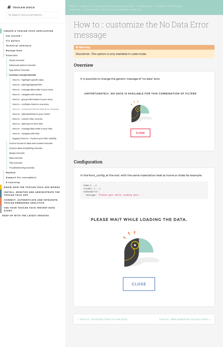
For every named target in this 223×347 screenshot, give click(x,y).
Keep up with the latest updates (25, 215)
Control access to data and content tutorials (31, 143)
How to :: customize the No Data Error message (35, 109)
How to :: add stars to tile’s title (27, 124)
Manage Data (14, 50)
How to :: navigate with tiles (25, 133)
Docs (73, 6)
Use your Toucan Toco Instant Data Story (29, 209)
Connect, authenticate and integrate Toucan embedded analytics (31, 201)
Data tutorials (16, 158)
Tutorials (12, 55)
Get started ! (14, 36)
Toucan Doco (24, 7)
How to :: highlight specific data (27, 80)
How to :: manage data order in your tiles (32, 128)
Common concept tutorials (22, 75)
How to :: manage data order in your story (32, 89)
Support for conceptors (21, 177)
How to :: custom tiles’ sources (27, 119)
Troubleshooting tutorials (21, 168)
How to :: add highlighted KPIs (27, 84)
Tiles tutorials (15, 163)
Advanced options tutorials (22, 65)
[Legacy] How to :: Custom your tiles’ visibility (34, 138)
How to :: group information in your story (32, 99)
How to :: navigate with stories (27, 94)
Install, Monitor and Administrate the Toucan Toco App (32, 193)
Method (11, 172)
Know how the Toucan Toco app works (32, 187)
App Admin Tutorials (19, 70)
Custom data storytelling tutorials (25, 148)
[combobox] (33, 15)
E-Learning (13, 182)
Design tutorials (17, 153)
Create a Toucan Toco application (28, 31)
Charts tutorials (16, 60)
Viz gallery (13, 41)
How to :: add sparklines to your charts (31, 114)
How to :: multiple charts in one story (30, 104)
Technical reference (19, 45)
